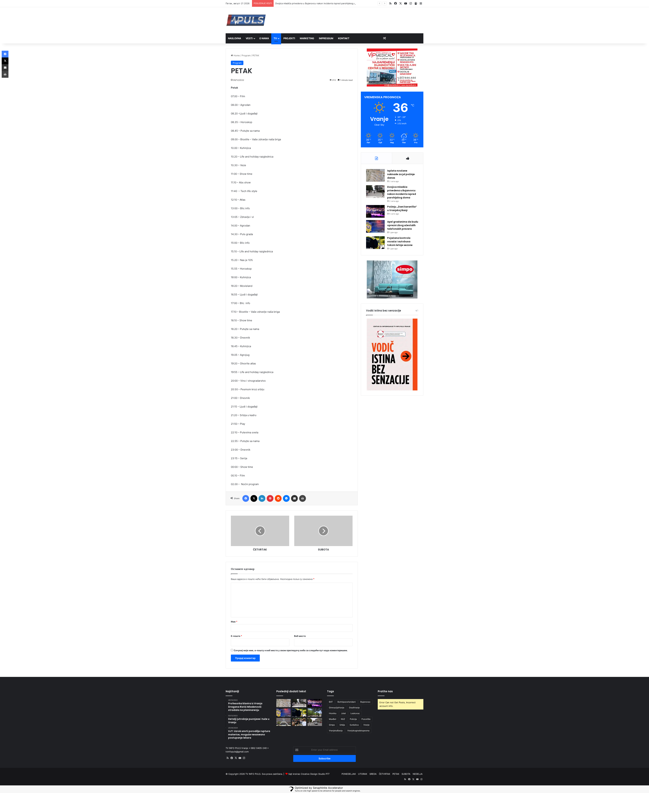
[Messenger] (286, 498)
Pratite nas (385, 691)
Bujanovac (365, 702)
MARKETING (307, 38)
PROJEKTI (289, 38)
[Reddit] (278, 498)
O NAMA (264, 38)
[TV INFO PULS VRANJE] (246, 20)
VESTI (249, 38)
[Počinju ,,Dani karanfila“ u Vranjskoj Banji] (375, 211)
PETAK (395, 774)
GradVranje (354, 707)
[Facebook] (245, 498)
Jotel (343, 713)
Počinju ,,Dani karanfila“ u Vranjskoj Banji (402, 208)
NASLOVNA (234, 38)
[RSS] (228, 758)
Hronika (332, 713)
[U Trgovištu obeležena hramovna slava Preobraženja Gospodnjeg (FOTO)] (299, 722)
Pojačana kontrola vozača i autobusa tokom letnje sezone (400, 241)
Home (236, 55)
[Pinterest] (270, 498)
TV (275, 38)
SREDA (373, 774)
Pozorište (366, 719)
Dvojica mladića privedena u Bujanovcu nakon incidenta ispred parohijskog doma (317, 3)
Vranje (366, 725)
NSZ (343, 719)
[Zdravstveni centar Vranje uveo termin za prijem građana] (283, 722)
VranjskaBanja (336, 730)
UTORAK (362, 774)
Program (246, 55)
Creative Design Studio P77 (315, 774)
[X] (253, 498)
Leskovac (355, 713)
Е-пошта (236, 636)
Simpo (332, 725)
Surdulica (354, 725)
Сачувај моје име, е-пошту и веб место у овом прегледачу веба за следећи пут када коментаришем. (291, 650)
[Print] (302, 498)
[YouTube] (240, 758)
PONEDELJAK (349, 774)
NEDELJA (418, 774)
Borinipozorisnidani (347, 702)
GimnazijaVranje (336, 707)
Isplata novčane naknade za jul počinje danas (401, 174)
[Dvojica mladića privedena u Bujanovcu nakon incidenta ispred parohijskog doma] (375, 191)
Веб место (300, 636)
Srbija (342, 725)
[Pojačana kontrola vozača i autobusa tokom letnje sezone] (375, 242)
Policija (353, 719)
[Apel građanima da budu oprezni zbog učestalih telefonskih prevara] (375, 226)
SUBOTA (406, 774)
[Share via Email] (294, 498)
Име (234, 621)
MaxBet (332, 719)
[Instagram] (244, 758)
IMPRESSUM (326, 38)
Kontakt (343, 38)
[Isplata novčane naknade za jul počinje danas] (375, 175)
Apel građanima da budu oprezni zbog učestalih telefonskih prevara (402, 225)
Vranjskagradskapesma (358, 730)
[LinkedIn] (262, 498)
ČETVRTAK (384, 774)
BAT (331, 702)
